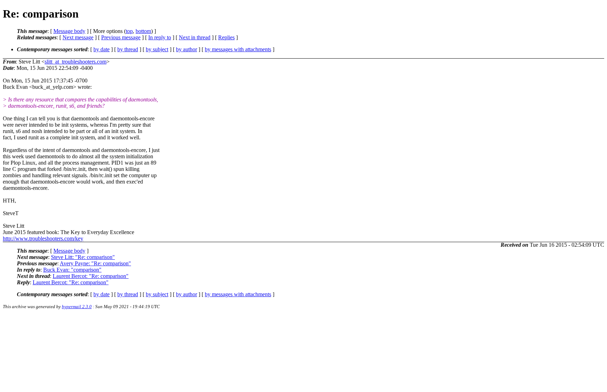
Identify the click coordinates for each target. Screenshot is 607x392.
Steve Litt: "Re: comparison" (83, 257)
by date (101, 49)
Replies (226, 37)
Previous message (121, 37)
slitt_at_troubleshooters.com (75, 62)
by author (186, 49)
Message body (69, 31)
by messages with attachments (238, 49)
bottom (143, 31)
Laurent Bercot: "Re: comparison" (91, 276)
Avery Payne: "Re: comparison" (95, 263)
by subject (157, 49)
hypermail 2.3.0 (77, 306)
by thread (127, 49)
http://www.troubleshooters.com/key (43, 238)
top (129, 31)
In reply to (159, 37)
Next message (78, 37)
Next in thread (194, 37)
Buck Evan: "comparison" (72, 270)
